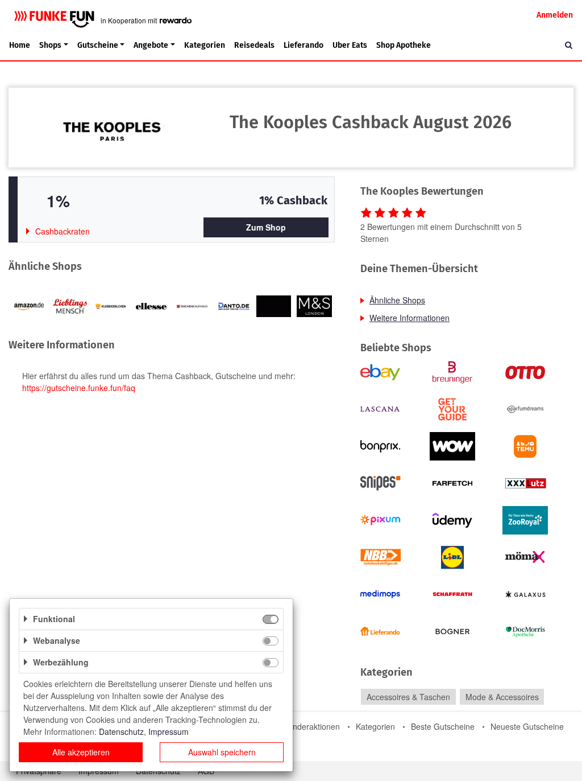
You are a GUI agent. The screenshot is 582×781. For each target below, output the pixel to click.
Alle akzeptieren (81, 752)
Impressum (168, 731)
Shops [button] (50, 45)
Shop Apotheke (403, 45)
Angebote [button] (151, 45)
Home (19, 45)
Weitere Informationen (409, 317)
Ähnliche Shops (397, 300)
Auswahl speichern (222, 752)
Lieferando (303, 45)
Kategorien (204, 45)
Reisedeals (254, 45)
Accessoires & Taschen (408, 696)
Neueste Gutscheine (527, 726)
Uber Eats (349, 45)
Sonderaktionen (311, 726)
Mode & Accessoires (502, 696)
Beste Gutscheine (443, 726)
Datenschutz (121, 731)
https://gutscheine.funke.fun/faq (78, 387)
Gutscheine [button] (97, 45)
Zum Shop (266, 227)
